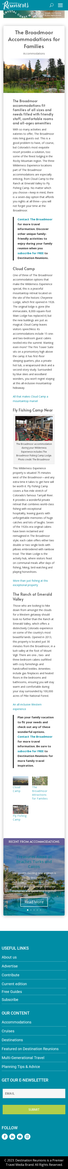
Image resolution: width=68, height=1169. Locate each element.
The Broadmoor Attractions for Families (40, 792)
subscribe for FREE (31, 751)
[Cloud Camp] (20, 780)
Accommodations (34, 53)
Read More (34, 901)
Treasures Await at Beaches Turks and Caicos (34, 861)
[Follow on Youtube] (20, 1137)
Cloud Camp (16, 789)
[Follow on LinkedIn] (12, 1137)
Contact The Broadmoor (35, 219)
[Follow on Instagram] (27, 1137)
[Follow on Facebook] (5, 1137)
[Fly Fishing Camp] (20, 809)
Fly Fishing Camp (20, 817)
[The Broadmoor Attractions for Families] (40, 780)
